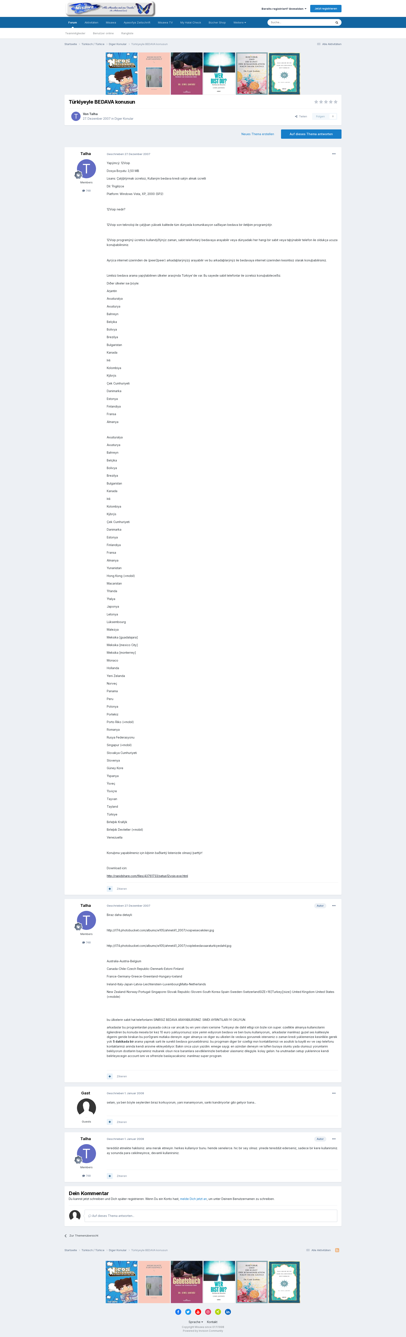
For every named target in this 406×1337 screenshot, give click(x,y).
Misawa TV (165, 22)
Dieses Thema (317, 22)
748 (88, 190)
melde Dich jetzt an (193, 1199)
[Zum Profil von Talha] (76, 116)
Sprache (195, 1322)
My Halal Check (190, 22)
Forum (72, 22)
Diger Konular (124, 118)
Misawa (111, 22)
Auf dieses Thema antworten (311, 134)
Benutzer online (103, 33)
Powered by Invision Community (203, 1330)
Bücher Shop (217, 22)
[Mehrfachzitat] (110, 889)
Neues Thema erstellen (257, 134)
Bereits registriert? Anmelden (283, 8)
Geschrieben (128, 154)
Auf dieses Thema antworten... (112, 1216)
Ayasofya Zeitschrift (137, 22)
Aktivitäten (91, 22)
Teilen (302, 116)
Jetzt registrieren (326, 8)
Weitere (238, 22)
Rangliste (127, 33)
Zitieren (122, 888)
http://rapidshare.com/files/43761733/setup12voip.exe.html (147, 876)
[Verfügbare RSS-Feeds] (337, 1250)
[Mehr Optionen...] (334, 153)
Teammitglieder (75, 33)
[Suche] (337, 22)
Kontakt (212, 1322)
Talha (93, 114)
